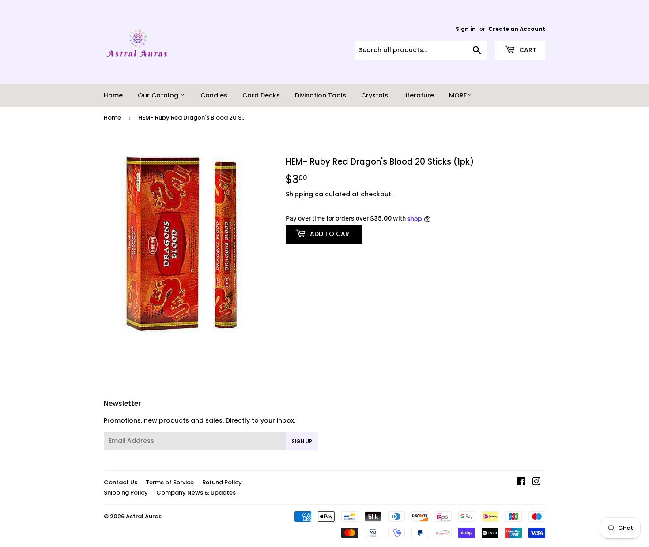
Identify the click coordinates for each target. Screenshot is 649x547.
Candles (213, 95)
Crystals (374, 95)
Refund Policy (222, 482)
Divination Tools (320, 95)
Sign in (466, 29)
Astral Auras (144, 516)
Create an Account (516, 29)
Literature (418, 95)
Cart (526, 49)
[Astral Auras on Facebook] (521, 482)
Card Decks (261, 95)
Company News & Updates (196, 492)
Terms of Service (170, 482)
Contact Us (120, 482)
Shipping (299, 194)
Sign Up (302, 441)
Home (113, 95)
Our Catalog (159, 95)
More (458, 95)
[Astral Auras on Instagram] (536, 482)
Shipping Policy (126, 492)
